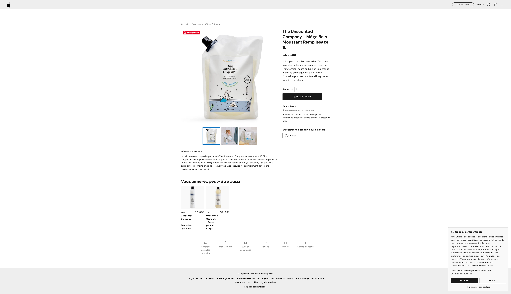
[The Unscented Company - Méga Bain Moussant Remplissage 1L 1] (229, 136)
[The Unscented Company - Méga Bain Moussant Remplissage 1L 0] (211, 136)
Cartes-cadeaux (305, 246)
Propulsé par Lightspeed (255, 286)
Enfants (218, 24)
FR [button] (482, 4)
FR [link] (201, 278)
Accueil (184, 24)
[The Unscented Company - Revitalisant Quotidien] (192, 197)
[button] (8, 4)
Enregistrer (193, 32)
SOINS (208, 24)
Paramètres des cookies (246, 282)
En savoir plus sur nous (461, 273)
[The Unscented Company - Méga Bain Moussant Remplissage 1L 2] (248, 136)
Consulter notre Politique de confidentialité (471, 270)
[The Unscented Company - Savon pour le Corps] (217, 197)
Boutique (196, 24)
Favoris (265, 246)
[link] (478, 286)
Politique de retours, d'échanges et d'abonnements (261, 278)
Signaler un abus (268, 282)
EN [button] (478, 4)
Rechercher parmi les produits (205, 249)
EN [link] (197, 278)
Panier (285, 246)
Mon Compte (225, 246)
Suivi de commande (245, 248)
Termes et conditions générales (219, 278)
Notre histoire (318, 278)
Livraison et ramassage (298, 278)
